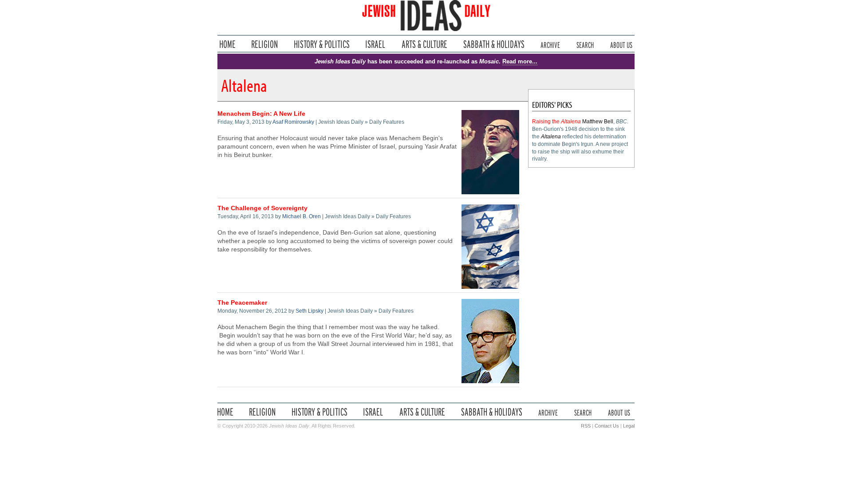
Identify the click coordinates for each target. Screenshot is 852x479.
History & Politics (321, 44)
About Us (621, 44)
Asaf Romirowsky (293, 122)
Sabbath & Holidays (493, 44)
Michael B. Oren (301, 216)
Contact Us (607, 425)
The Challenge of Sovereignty (262, 208)
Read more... (519, 61)
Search (585, 44)
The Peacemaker (242, 302)
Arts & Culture (424, 44)
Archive (550, 44)
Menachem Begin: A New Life (261, 113)
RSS (586, 425)
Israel (375, 44)
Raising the (556, 121)
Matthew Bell (597, 121)
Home (227, 44)
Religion (265, 44)
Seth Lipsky (309, 311)
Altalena (551, 136)
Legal (629, 425)
